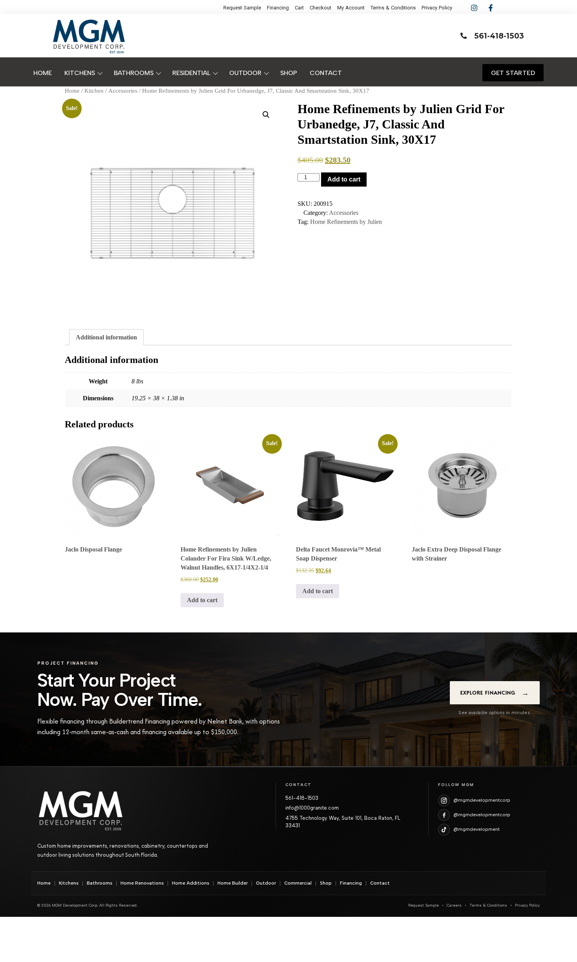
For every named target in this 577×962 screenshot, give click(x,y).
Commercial (298, 883)
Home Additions (190, 883)
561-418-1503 (301, 798)
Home (72, 91)
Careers (454, 905)
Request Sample (423, 905)
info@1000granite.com (312, 808)
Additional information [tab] (106, 337)
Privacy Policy (527, 905)
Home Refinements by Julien (346, 221)
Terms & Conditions (488, 905)
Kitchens (69, 883)
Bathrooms (99, 883)
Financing (351, 883)
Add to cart (343, 179)
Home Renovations (142, 883)
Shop (326, 883)
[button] (266, 115)
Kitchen (94, 91)
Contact (380, 883)
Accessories (122, 91)
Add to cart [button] (202, 600)
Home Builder (232, 883)
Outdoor (266, 883)
